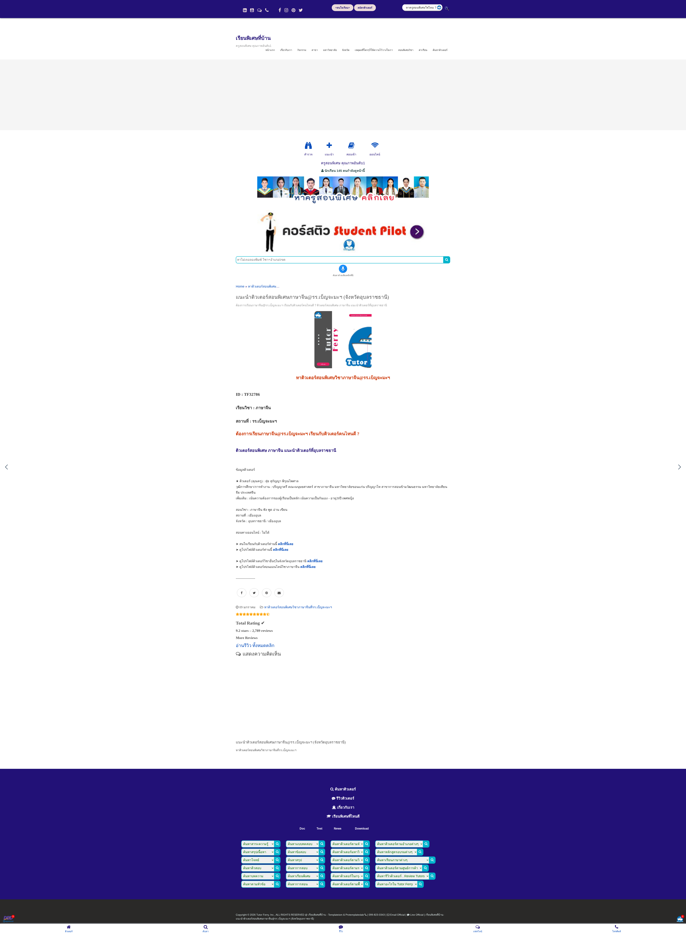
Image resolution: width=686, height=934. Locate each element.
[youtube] (252, 10)
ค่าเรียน (423, 50)
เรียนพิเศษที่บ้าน (253, 38)
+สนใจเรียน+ (342, 7)
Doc (302, 828)
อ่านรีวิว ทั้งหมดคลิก (255, 645)
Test (319, 828)
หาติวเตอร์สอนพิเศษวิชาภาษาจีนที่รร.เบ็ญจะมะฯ (298, 607)
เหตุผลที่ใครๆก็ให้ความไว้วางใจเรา (374, 50)
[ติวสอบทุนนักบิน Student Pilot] (343, 252)
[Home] (245, 10)
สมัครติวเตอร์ (365, 7)
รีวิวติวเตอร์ (344, 798)
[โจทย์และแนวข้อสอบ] (679, 919)
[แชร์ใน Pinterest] (266, 593)
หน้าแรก (270, 50)
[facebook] (280, 10)
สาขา (315, 50)
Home (240, 286)
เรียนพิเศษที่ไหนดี (345, 816)
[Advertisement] (343, 95)
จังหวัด (345, 50)
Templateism (335, 914)
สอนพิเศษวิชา (405, 50)
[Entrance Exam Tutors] (351, 145)
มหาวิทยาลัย (330, 50)
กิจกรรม (301, 50)
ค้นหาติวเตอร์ (440, 50)
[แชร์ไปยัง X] (254, 593)
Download (362, 828)
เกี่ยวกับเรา (286, 50)
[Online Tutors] (375, 145)
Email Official (397, 914)
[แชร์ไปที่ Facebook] (241, 593)
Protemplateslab (355, 914)
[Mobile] (267, 10)
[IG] (286, 10)
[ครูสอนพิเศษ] (343, 205)
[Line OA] (259, 10)
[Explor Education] (308, 145)
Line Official (416, 914)
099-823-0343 (377, 914)
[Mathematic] (329, 145)
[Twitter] (301, 10)
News (337, 828)
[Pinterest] (293, 10)
